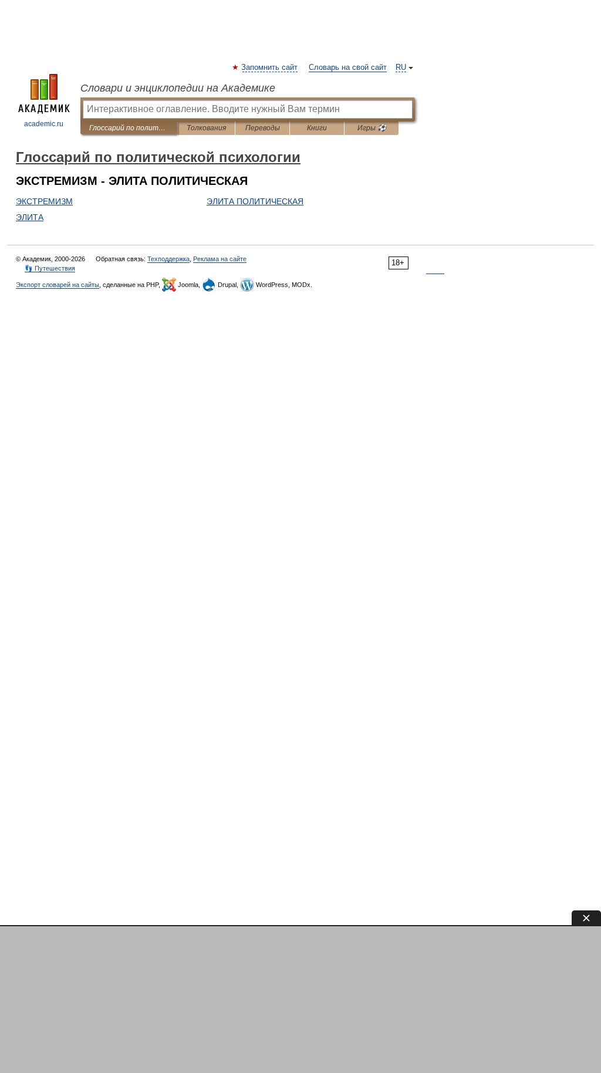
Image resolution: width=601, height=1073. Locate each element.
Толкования (206, 128)
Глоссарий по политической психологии (128, 128)
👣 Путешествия (50, 268)
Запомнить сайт (270, 67)
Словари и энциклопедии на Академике (177, 88)
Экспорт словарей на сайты (57, 284)
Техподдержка (168, 258)
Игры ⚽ (371, 128)
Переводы (262, 128)
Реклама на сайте (220, 258)
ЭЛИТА (29, 217)
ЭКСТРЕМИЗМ (44, 201)
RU (401, 67)
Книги (317, 128)
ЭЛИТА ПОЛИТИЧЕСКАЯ (255, 201)
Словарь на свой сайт (348, 67)
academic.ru (43, 124)
